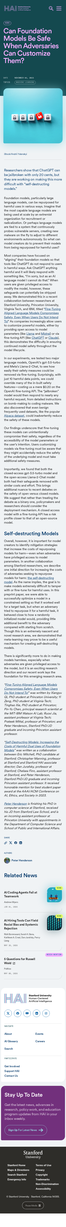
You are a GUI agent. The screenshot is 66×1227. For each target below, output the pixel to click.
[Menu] (59, 8)
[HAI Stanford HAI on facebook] (17, 1013)
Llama (30, 334)
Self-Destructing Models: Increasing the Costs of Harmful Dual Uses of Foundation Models (32, 746)
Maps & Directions (18, 1170)
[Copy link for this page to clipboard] (5, 842)
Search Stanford (17, 1174)
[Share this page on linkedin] (20, 842)
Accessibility (43, 1188)
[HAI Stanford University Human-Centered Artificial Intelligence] (17, 8)
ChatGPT (38, 338)
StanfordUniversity (33, 1155)
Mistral (45, 334)
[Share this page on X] (10, 842)
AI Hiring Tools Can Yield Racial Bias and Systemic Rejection (21, 924)
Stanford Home (16, 1165)
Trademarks (43, 1179)
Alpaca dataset (14, 416)
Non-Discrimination (47, 1184)
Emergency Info (16, 1179)
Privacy (40, 1170)
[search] (51, 8)
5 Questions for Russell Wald (19, 961)
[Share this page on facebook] (15, 842)
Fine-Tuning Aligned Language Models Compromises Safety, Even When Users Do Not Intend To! (32, 315)
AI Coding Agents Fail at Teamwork (20, 894)
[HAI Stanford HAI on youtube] (27, 1013)
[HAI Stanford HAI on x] (8, 1013)
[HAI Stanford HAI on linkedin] (36, 1013)
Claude (53, 338)
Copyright (42, 1174)
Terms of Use (43, 1165)
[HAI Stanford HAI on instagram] (46, 1013)
